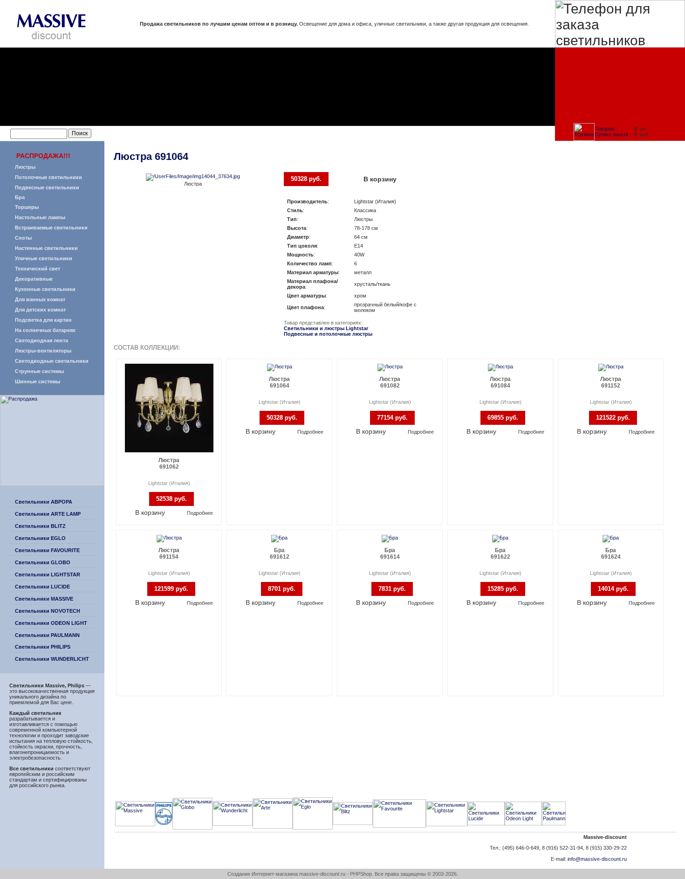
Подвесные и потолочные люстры (328, 334)
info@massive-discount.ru (597, 859)
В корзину (380, 179)
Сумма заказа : (613, 134)
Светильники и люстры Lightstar (326, 328)
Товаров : (606, 129)
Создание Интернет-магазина (262, 874)
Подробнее (200, 513)
